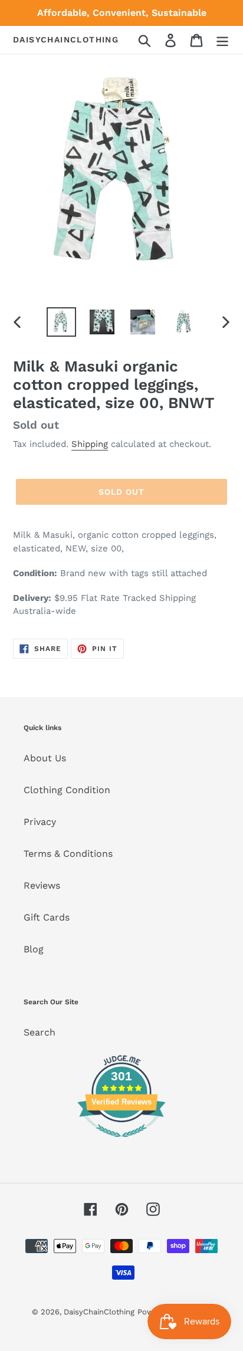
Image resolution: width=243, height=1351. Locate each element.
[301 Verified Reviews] (121, 1143)
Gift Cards (47, 917)
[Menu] (222, 40)
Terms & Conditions (68, 853)
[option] (61, 322)
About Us (45, 758)
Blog (34, 949)
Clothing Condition (67, 790)
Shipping (89, 444)
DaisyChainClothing (66, 39)
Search (39, 1032)
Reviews (42, 885)
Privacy (40, 821)
